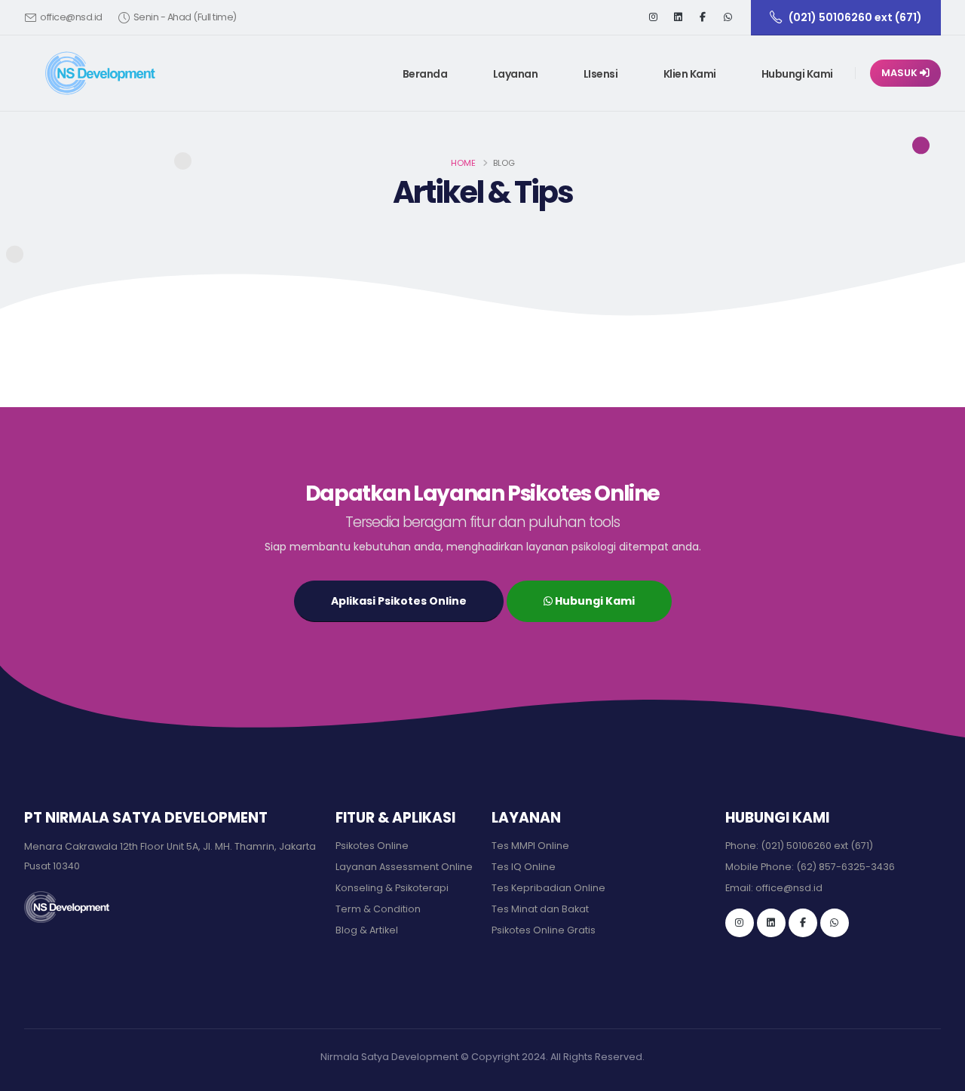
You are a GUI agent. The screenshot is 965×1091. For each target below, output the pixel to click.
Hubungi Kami (797, 73)
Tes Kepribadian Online (548, 887)
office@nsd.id (71, 17)
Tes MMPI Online (530, 845)
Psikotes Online (372, 845)
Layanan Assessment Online (404, 866)
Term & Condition (378, 909)
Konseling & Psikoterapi (392, 887)
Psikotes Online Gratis (544, 930)
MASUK (900, 72)
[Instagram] (652, 17)
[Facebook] (702, 17)
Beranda (425, 73)
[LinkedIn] (677, 17)
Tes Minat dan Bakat (540, 909)
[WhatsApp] (834, 923)
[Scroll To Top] (938, 1074)
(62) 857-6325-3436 (845, 866)
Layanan (515, 73)
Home (463, 163)
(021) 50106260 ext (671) (817, 845)
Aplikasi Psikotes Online (399, 600)
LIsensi (601, 73)
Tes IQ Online (524, 866)
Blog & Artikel (366, 930)
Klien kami (689, 73)
